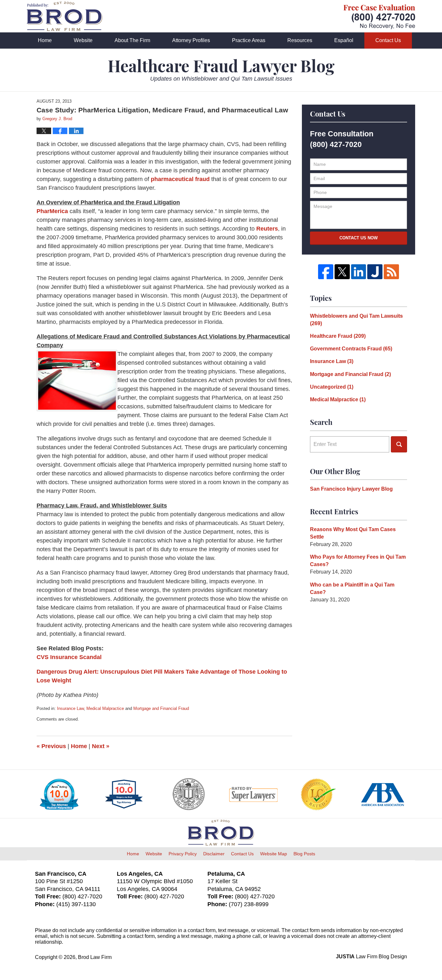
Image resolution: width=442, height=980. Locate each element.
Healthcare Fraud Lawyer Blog (64, 16)
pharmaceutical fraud (180, 179)
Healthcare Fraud (338, 336)
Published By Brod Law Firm (379, 16)
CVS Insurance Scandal (69, 657)
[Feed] (391, 271)
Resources (299, 40)
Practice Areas (248, 40)
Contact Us (388, 40)
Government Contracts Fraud (351, 348)
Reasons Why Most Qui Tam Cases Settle (353, 533)
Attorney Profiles (191, 40)
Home (45, 40)
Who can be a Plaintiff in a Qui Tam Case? (352, 588)
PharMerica (53, 211)
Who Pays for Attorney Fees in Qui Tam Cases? (358, 560)
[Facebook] (325, 271)
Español (343, 40)
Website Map (273, 853)
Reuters (267, 228)
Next (100, 746)
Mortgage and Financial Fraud (161, 708)
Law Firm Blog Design (371, 956)
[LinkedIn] (358, 271)
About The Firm (132, 40)
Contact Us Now (358, 237)
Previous (51, 746)
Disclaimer (214, 853)
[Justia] (374, 271)
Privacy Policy (183, 853)
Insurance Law (70, 708)
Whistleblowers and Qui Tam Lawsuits (356, 319)
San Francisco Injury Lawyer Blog (351, 489)
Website (83, 40)
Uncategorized (331, 387)
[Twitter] (342, 271)
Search (399, 444)
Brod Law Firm (95, 957)
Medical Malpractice (105, 708)
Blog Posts (304, 853)
